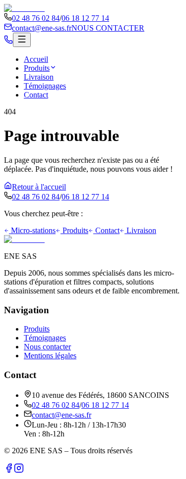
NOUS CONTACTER (107, 28)
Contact (36, 95)
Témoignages (45, 86)
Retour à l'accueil (39, 187)
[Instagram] (19, 470)
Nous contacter (47, 346)
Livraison (39, 77)
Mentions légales (50, 355)
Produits (37, 68)
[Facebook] (9, 470)
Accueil (36, 59)
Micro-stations (33, 230)
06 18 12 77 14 (85, 18)
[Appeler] (8, 41)
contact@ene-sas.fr (41, 28)
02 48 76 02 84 (36, 18)
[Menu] (22, 40)
